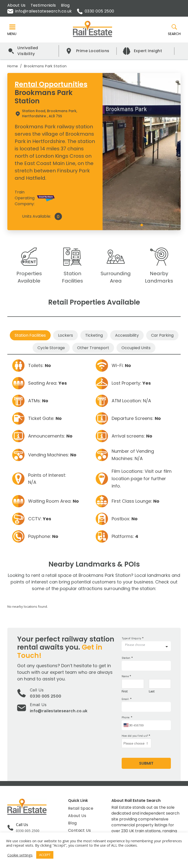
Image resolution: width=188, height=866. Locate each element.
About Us (16, 5)
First (125, 691)
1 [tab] (141, 225)
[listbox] (146, 646)
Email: (127, 699)
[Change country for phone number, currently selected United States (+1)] (127, 725)
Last (152, 691)
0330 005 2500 (99, 11)
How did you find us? (136, 735)
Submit (146, 763)
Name (126, 676)
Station (127, 658)
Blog (65, 5)
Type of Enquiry (133, 638)
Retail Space (80, 808)
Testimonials (43, 5)
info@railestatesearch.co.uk (43, 11)
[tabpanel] (142, 151)
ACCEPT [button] (44, 855)
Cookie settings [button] (20, 855)
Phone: (127, 717)
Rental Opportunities (51, 84)
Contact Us (79, 830)
